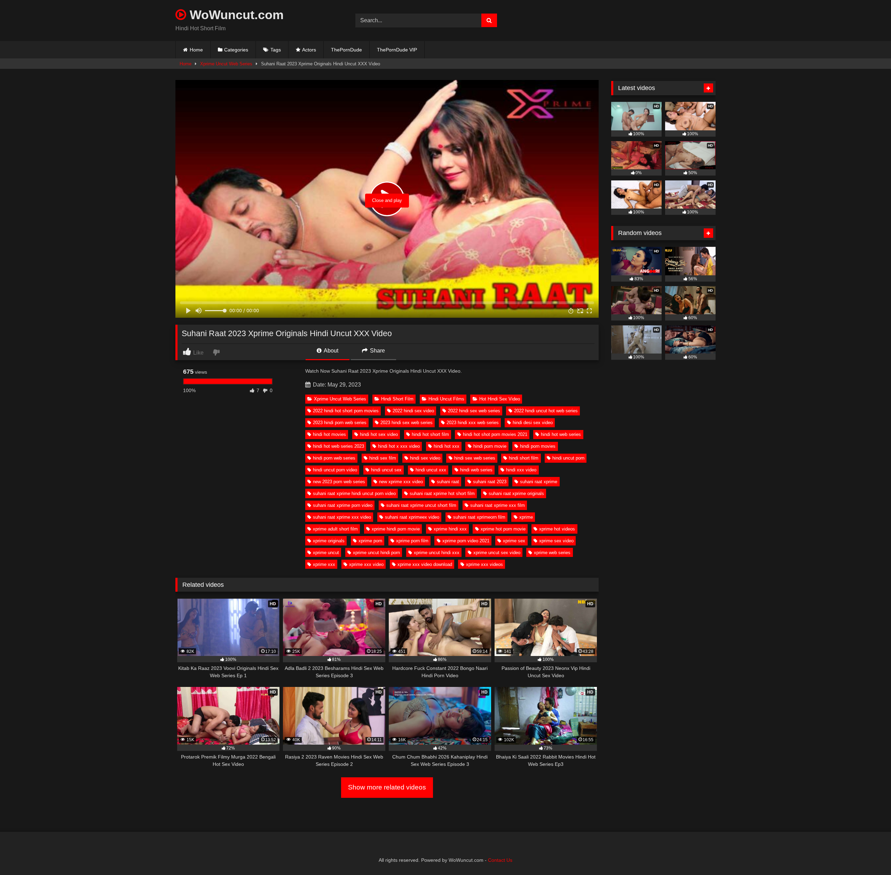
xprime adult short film (335, 529)
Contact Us (500, 860)
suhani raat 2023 (489, 481)
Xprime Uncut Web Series (226, 63)
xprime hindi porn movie (396, 529)
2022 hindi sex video (413, 410)
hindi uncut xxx (431, 469)
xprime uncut (326, 552)
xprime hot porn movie (503, 529)
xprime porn (370, 540)
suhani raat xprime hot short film (442, 493)
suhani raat (448, 481)
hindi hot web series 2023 (338, 446)
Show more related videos (387, 787)
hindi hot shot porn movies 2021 (495, 434)
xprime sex (514, 540)
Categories (236, 49)
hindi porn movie (489, 446)
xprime (526, 517)
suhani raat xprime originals (516, 493)
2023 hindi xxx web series (473, 422)
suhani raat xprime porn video (342, 505)
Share (377, 351)
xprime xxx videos (484, 564)
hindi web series (476, 469)
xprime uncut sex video (496, 552)
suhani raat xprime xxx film (497, 505)
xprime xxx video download (424, 564)
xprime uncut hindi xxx (436, 552)
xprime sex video (556, 540)
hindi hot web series (561, 434)
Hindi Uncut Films (446, 399)
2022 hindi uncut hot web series (546, 410)
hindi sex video (425, 458)
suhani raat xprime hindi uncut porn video (354, 493)
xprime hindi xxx (450, 529)
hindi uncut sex (386, 469)
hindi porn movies (537, 446)
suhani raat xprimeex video (412, 517)
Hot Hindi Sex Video (499, 399)
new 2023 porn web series (339, 481)
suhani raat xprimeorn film (479, 517)
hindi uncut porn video (335, 469)
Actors (309, 49)
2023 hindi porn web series (339, 422)
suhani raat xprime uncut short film (421, 505)
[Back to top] (869, 854)
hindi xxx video (521, 469)
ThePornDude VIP (397, 49)
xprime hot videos (557, 529)
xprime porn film (412, 540)
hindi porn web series (334, 458)
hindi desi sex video (533, 422)
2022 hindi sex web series (474, 410)
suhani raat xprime (538, 481)
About (330, 351)
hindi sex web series (474, 458)
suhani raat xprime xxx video (342, 517)
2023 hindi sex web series (406, 422)
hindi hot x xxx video (399, 446)
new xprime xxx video (401, 481)
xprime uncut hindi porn (376, 552)
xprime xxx (324, 564)
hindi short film (523, 458)
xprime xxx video (366, 564)
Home (196, 49)
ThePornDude (346, 49)
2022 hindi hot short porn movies (346, 410)
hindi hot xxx (446, 446)
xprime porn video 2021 (465, 540)
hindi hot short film (430, 434)
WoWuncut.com (235, 15)
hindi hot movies (329, 434)
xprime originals (329, 540)
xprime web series (552, 552)
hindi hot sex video (379, 434)
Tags (275, 49)
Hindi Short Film (397, 399)
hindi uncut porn (568, 458)
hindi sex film (382, 458)
